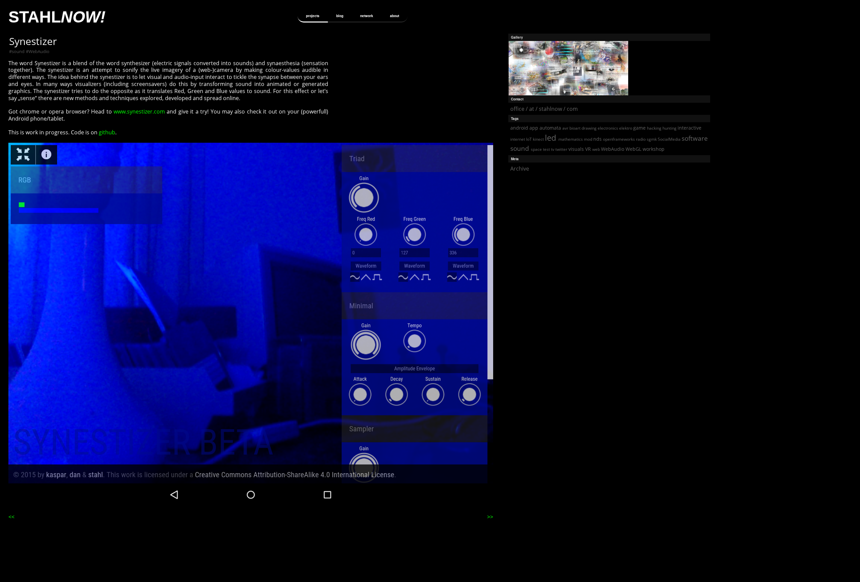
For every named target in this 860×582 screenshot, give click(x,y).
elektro (625, 128)
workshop (653, 149)
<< (11, 517)
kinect (538, 139)
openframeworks (619, 139)
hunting (669, 128)
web (596, 149)
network (366, 15)
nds (597, 139)
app (533, 128)
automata (550, 128)
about (394, 15)
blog (339, 15)
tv (552, 149)
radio (641, 139)
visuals (576, 149)
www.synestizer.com (139, 111)
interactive (689, 128)
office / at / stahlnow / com (544, 109)
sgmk (652, 139)
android (519, 128)
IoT (529, 139)
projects (312, 15)
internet (517, 139)
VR (588, 149)
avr (565, 128)
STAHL (56, 17)
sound (18, 51)
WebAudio (39, 51)
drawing (589, 128)
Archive (519, 168)
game (639, 128)
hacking (654, 128)
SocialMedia (669, 139)
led (550, 137)
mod (588, 139)
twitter (561, 149)
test (546, 149)
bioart (574, 128)
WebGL (633, 149)
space (536, 149)
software (695, 138)
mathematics (570, 139)
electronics (608, 128)
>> (490, 517)
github (107, 132)
